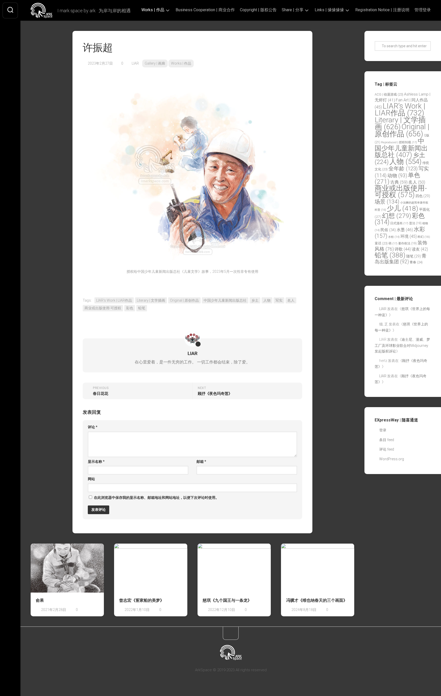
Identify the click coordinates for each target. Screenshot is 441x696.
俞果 (40, 600)
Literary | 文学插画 (151, 300)
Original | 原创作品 (184, 300)
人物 (267, 300)
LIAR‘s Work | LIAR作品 (114, 300)
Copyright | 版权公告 (258, 9)
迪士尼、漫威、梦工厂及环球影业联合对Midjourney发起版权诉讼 (402, 345)
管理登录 (422, 9)
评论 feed (386, 449)
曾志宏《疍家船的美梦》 (141, 600)
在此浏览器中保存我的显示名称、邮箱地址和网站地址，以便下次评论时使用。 (156, 498)
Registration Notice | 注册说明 (382, 9)
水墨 (405, 229)
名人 (291, 300)
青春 (416, 262)
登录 (382, 430)
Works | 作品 (152, 9)
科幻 (424, 237)
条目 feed (386, 440)
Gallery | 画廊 (155, 63)
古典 (399, 182)
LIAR (135, 63)
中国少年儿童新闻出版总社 (225, 300)
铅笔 (141, 308)
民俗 (388, 230)
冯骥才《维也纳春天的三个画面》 (316, 600)
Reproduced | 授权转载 (399, 142)
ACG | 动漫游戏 (389, 94)
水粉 (394, 237)
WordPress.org (391, 459)
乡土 (255, 300)
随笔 (413, 256)
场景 (387, 201)
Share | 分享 (292, 9)
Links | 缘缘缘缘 (329, 9)
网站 (91, 479)
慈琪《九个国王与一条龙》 (227, 600)
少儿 (402, 208)
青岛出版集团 (400, 259)
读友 (420, 249)
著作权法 (407, 243)
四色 (422, 196)
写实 (279, 300)
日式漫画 (399, 223)
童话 (381, 243)
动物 (397, 176)
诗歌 (403, 249)
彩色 (129, 308)
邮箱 (201, 461)
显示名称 (96, 461)
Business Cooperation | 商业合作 (205, 9)
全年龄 (403, 169)
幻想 (396, 215)
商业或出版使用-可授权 (102, 308)
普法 (415, 223)
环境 (408, 236)
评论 (92, 427)
